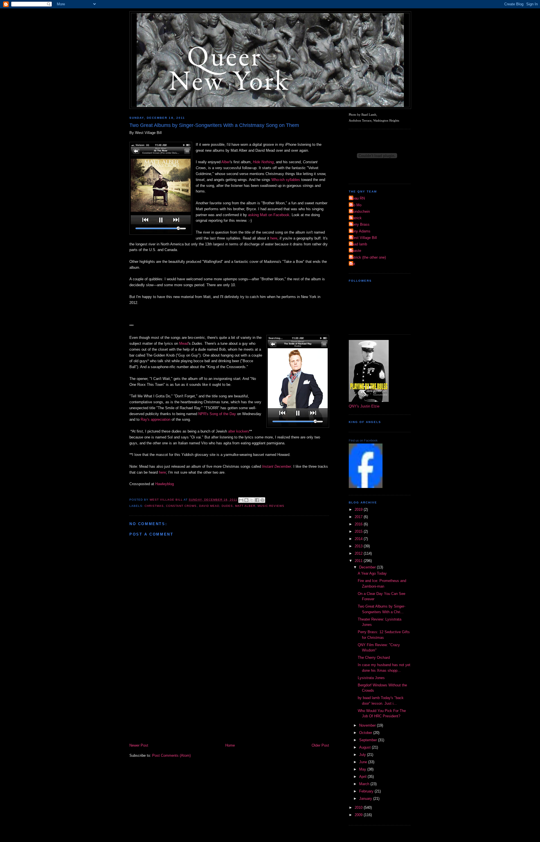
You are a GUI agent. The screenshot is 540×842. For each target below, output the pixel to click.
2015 (359, 531)
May (363, 769)
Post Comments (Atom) (171, 755)
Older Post (320, 745)
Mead (183, 343)
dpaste (355, 250)
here (273, 238)
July (363, 755)
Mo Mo (355, 205)
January (366, 798)
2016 (359, 524)
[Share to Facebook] (257, 500)
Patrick (356, 218)
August (365, 747)
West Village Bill (363, 238)
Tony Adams (360, 231)
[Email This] (241, 500)
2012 (359, 553)
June (363, 762)
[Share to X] (252, 500)
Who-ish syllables (285, 180)
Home (230, 745)
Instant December (276, 466)
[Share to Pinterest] (262, 500)
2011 (359, 561)
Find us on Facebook (363, 440)
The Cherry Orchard (374, 657)
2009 (359, 815)
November (368, 725)
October (366, 733)
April (363, 776)
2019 (359, 509)
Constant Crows (181, 505)
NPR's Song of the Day (217, 414)
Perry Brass (360, 224)
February (367, 791)
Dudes (227, 505)
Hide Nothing (263, 162)
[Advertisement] (229, 700)
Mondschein (360, 211)
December (368, 567)
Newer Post (138, 745)
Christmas (154, 505)
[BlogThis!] (246, 500)
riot (352, 264)
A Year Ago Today (372, 573)
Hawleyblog (164, 484)
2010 (359, 807)
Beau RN (357, 198)
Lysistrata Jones (371, 678)
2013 (359, 546)
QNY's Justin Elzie (364, 406)
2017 (359, 517)
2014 (359, 539)
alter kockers (238, 431)
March (364, 784)
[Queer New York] (365, 487)
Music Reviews (271, 505)
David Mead (209, 505)
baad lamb (358, 244)
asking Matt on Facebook (268, 215)
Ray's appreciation (155, 419)
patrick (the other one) (368, 257)
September (368, 740)
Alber (225, 162)
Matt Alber (245, 505)
